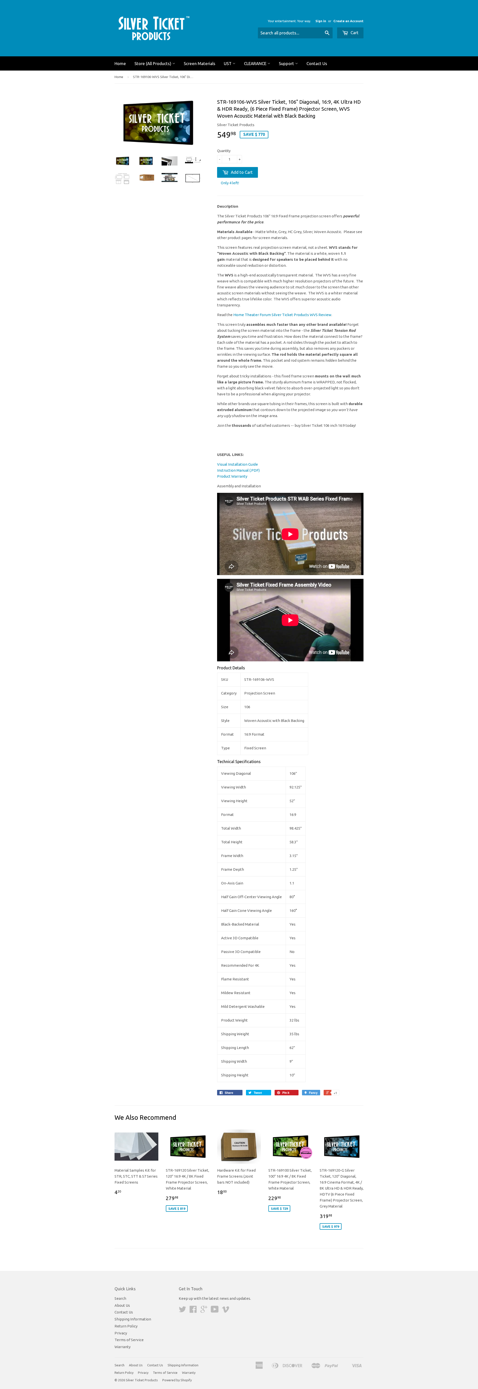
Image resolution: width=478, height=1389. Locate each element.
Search (120, 1298)
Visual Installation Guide (237, 464)
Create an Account (348, 21)
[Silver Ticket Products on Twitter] (182, 1311)
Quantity (224, 151)
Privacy (121, 1333)
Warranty (122, 1347)
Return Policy (126, 1326)
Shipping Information (133, 1319)
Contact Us (316, 63)
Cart (354, 32)
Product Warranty (232, 476)
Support (287, 63)
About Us (122, 1305)
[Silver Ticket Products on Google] (204, 1311)
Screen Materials (199, 63)
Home (120, 63)
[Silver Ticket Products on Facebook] (193, 1311)
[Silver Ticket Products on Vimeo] (225, 1311)
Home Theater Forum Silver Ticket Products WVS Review (282, 315)
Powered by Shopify (177, 1380)
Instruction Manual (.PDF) (238, 470)
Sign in (320, 21)
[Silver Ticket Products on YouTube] (215, 1311)
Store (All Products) (153, 63)
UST (228, 63)
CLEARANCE (255, 63)
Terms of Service (129, 1340)
